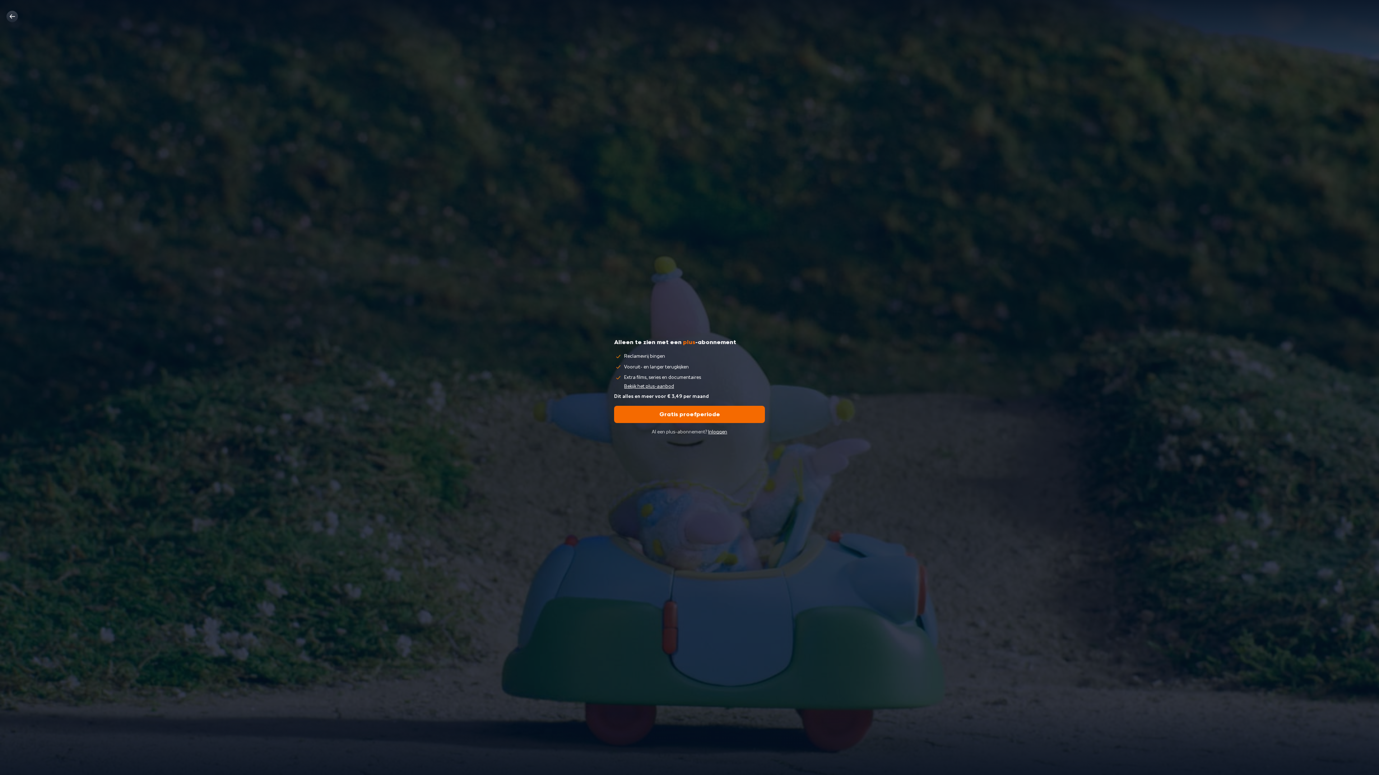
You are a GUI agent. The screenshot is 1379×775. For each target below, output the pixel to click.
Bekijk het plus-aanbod (649, 386)
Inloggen (717, 432)
